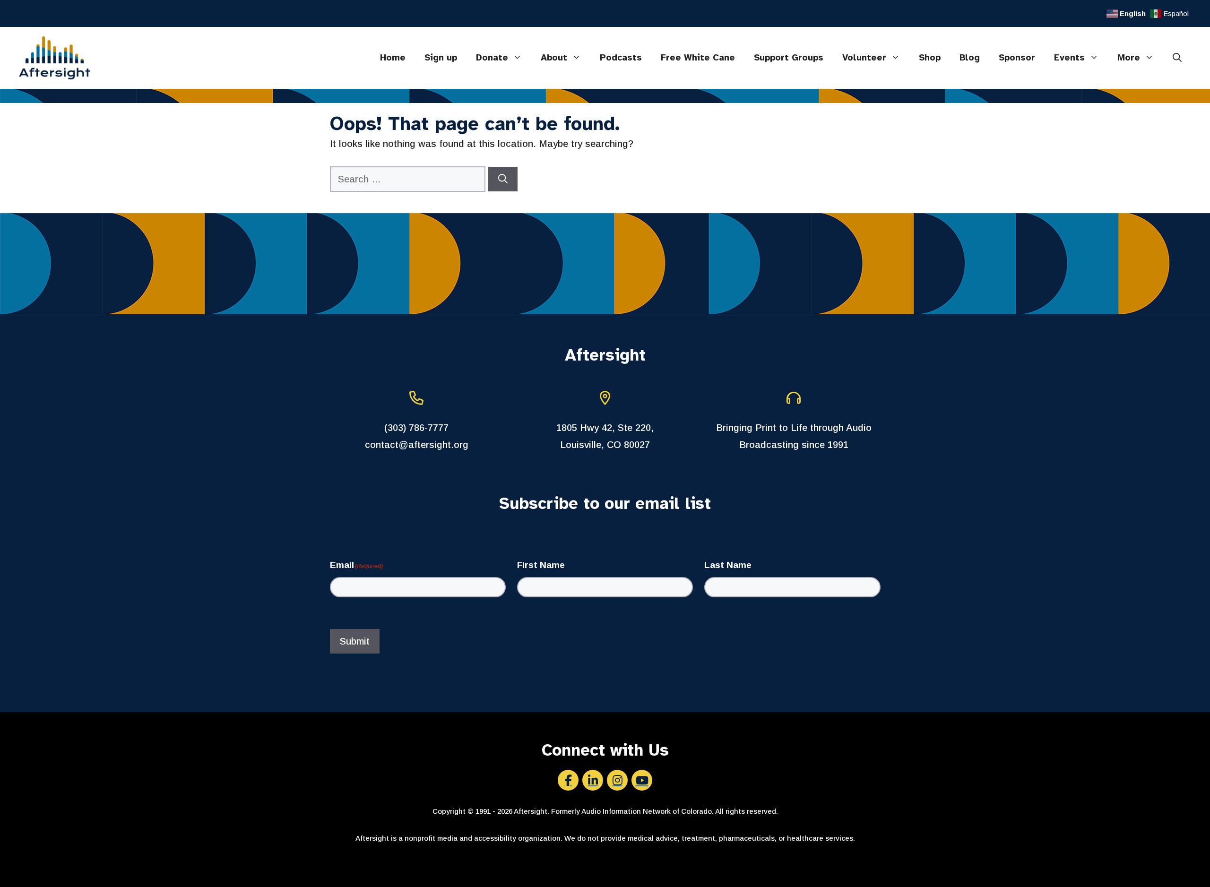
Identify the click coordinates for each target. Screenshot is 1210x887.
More (1128, 57)
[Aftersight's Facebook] (568, 780)
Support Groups (788, 57)
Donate (492, 57)
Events (1069, 57)
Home (393, 57)
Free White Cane (698, 57)
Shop (930, 57)
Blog (969, 57)
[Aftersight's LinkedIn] (592, 780)
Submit (355, 641)
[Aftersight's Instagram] (617, 780)
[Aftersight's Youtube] (641, 780)
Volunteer (864, 57)
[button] (1177, 57)
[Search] (503, 179)
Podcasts (621, 57)
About (554, 57)
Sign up (440, 57)
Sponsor (1017, 57)
